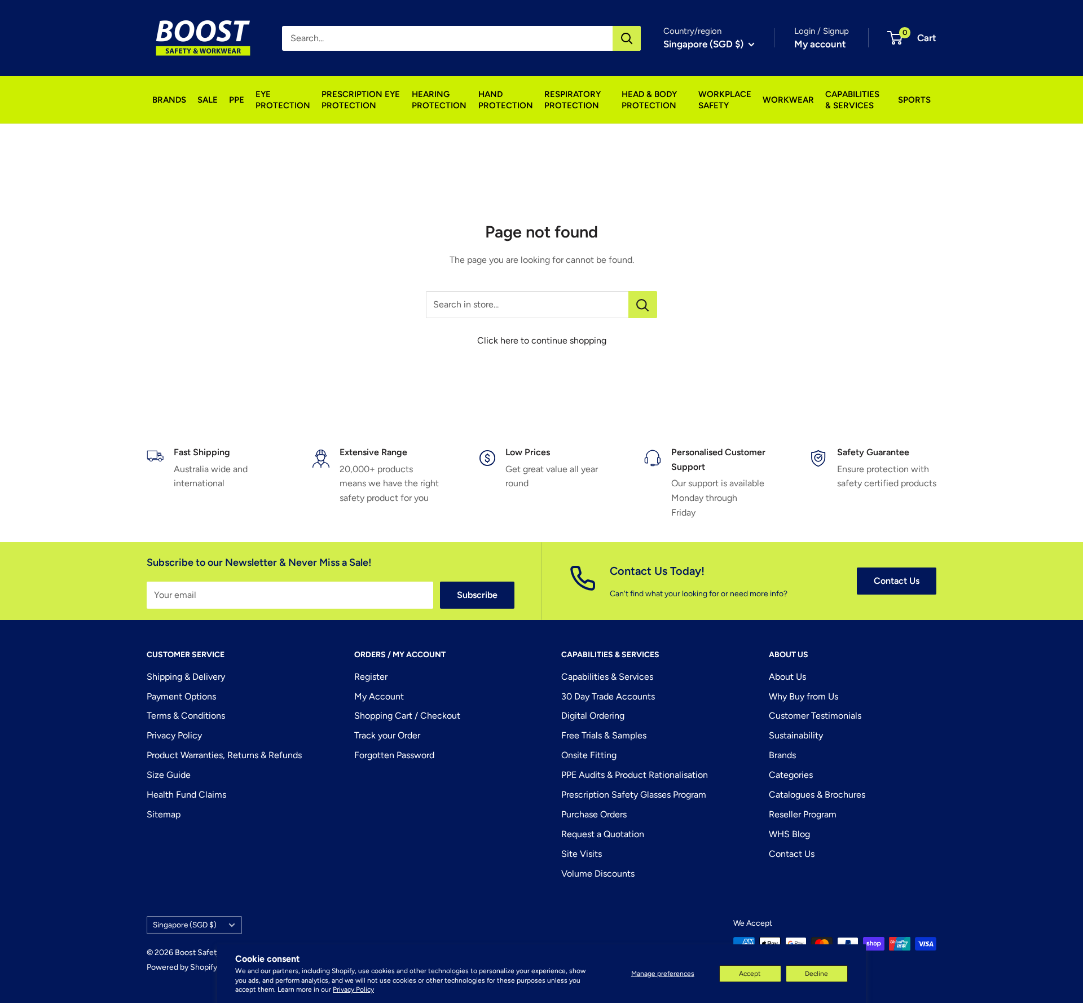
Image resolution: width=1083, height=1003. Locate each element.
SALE (207, 100)
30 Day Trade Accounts (608, 696)
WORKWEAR (788, 100)
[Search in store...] (642, 304)
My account (820, 44)
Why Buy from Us (803, 696)
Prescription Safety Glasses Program (633, 794)
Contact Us (896, 580)
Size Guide (169, 774)
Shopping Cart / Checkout (407, 715)
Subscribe (477, 595)
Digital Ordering (592, 715)
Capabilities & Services (607, 676)
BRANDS (169, 100)
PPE (236, 100)
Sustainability (796, 735)
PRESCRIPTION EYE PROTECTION (361, 100)
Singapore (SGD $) (185, 924)
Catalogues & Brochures (817, 794)
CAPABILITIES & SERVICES (852, 100)
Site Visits (581, 853)
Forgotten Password (394, 755)
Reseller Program (803, 814)
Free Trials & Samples (603, 735)
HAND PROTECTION (505, 100)
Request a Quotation (602, 834)
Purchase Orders (594, 814)
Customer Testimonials (815, 715)
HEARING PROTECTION (439, 100)
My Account (379, 696)
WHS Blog (789, 834)
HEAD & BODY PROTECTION (649, 100)
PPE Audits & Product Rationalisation (634, 774)
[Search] (627, 38)
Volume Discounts (598, 873)
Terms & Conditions (186, 715)
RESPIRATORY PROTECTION (572, 100)
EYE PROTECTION (283, 100)
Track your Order (387, 735)
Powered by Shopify (182, 967)
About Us (787, 676)
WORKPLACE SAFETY (724, 100)
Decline (816, 974)
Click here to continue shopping (541, 340)
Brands (782, 755)
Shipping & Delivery (186, 676)
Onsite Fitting (589, 755)
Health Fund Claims (186, 794)
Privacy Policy (353, 989)
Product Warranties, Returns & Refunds (224, 755)
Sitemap (163, 814)
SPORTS (914, 100)
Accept (750, 974)
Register (371, 676)
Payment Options (181, 696)
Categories (791, 774)
